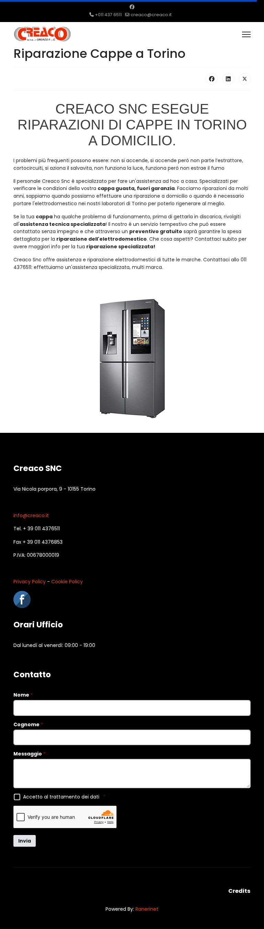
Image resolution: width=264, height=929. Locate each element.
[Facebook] (132, 6)
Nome (23, 694)
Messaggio (29, 753)
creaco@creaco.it (151, 15)
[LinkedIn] (228, 79)
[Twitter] (245, 79)
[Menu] (246, 34)
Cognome (28, 724)
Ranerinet (146, 909)
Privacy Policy (29, 581)
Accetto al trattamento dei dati (64, 796)
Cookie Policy (67, 581)
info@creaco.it (31, 515)
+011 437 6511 (108, 15)
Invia (24, 840)
